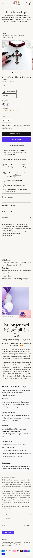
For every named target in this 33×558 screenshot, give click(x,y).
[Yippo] (16, 3)
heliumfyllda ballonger (15, 180)
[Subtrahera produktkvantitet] (3, 120)
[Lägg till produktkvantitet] (9, 120)
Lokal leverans (18, 126)
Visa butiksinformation (10, 154)
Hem (4, 33)
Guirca (4, 82)
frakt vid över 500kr (16, 189)
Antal (3, 116)
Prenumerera (26, 525)
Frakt (13, 159)
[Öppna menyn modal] (2, 3)
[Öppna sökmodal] (26, 3)
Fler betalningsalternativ (16, 145)
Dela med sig (8, 197)
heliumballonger (7, 235)
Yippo (12, 542)
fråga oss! (22, 185)
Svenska (4, 539)
